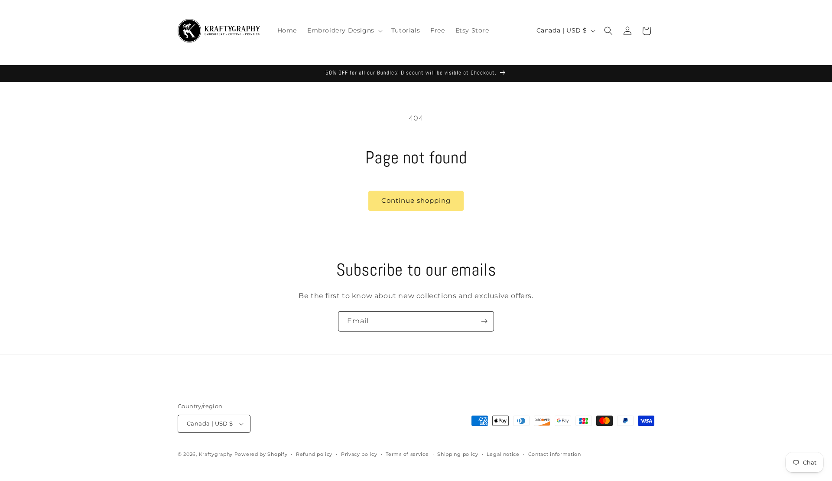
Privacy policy (359, 454)
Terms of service (407, 454)
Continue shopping (416, 200)
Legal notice (503, 454)
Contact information (554, 454)
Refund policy (314, 454)
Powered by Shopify (261, 454)
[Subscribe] (484, 321)
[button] (344, 30)
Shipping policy (457, 454)
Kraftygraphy (216, 454)
